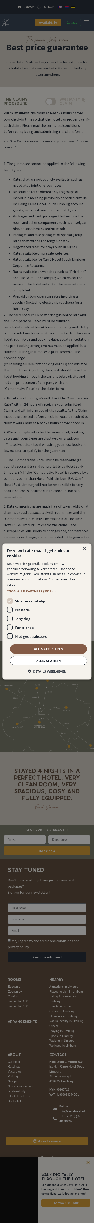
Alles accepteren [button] (48, 649)
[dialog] (46, 612)
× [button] (84, 549)
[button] (47, 591)
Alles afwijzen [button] (48, 660)
